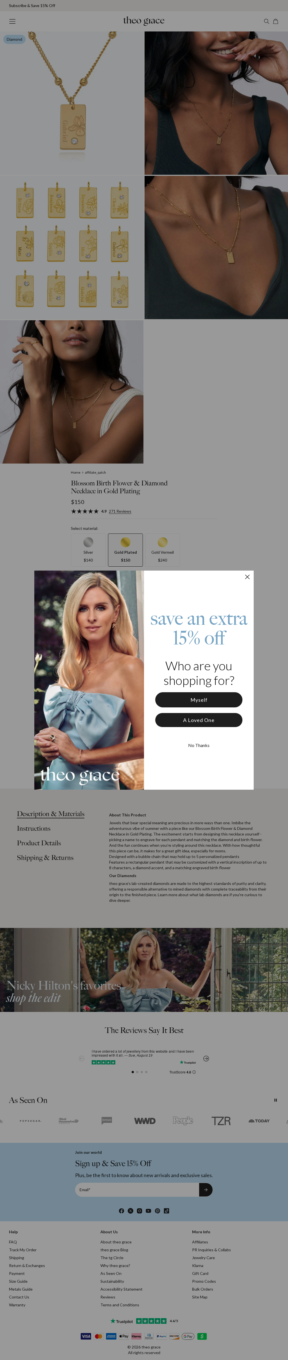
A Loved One (199, 720)
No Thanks (199, 745)
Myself (199, 700)
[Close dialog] (247, 577)
